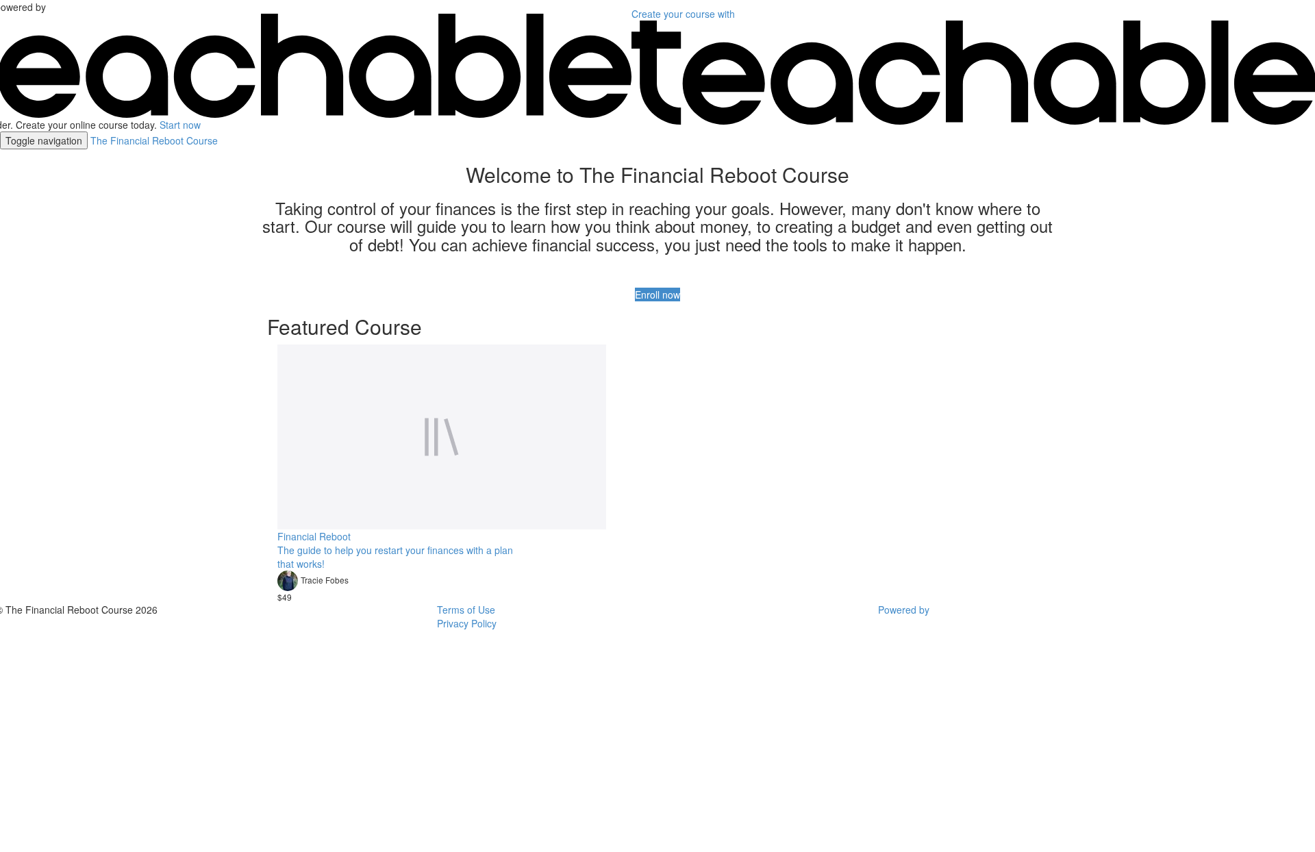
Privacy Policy (467, 623)
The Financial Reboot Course (154, 140)
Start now (180, 124)
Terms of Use (466, 609)
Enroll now (657, 294)
